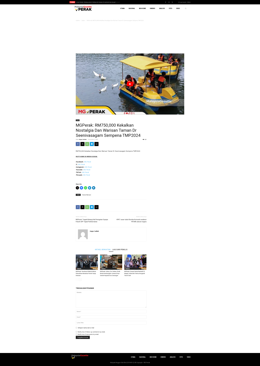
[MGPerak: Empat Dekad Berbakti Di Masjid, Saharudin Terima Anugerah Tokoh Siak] (135, 262)
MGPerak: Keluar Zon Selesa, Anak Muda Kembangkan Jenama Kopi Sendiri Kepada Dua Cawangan (110, 273)
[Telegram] (92, 144)
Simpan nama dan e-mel (86, 328)
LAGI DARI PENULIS (119, 249)
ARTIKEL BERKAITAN (102, 249)
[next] (136, 2)
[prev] (133, 2)
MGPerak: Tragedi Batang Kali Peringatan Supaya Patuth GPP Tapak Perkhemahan (92, 221)
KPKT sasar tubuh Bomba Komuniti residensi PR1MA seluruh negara (131, 221)
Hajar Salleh (83, 139)
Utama (78, 20)
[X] (172, 2)
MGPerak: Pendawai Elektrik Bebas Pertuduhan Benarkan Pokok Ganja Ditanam (98, 2)
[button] (185, 8)
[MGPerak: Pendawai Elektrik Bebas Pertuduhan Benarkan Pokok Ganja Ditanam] (87, 262)
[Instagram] (169, 2)
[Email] (96, 144)
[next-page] (80, 279)
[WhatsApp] (87, 144)
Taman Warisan (86, 195)
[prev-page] (77, 279)
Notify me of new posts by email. (88, 334)
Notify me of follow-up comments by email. (91, 332)
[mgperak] (83, 8)
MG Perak (87, 162)
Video (83, 20)
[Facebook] (165, 2)
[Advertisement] (130, 38)
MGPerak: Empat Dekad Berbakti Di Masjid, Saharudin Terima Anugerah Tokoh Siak (134, 273)
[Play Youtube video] (130, 84)
